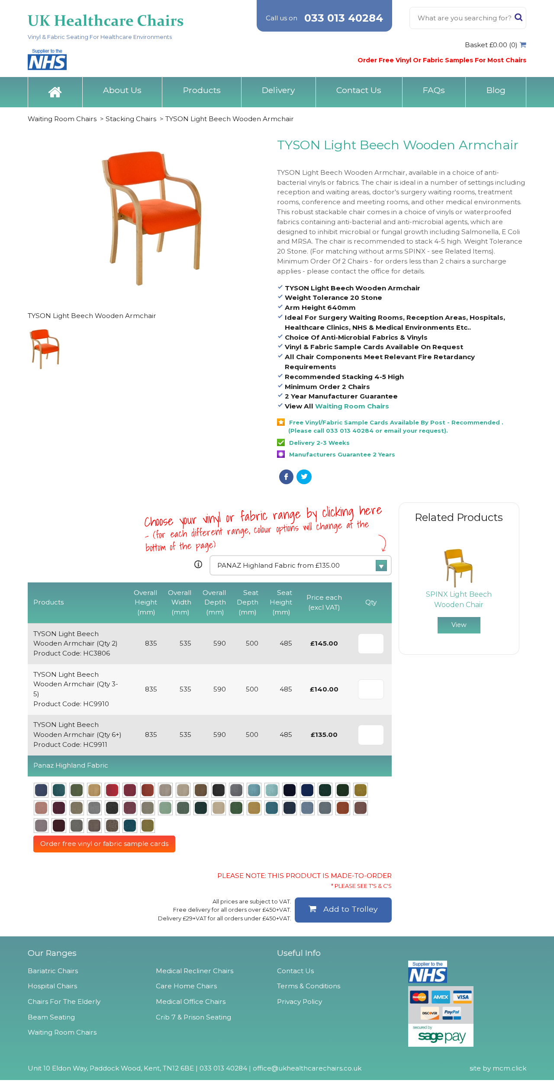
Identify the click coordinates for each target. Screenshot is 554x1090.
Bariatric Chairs (53, 971)
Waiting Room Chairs (62, 119)
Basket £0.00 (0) (491, 45)
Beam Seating (51, 1017)
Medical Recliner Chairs (194, 971)
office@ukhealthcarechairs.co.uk (307, 1068)
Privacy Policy (299, 1001)
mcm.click (509, 1068)
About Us (122, 90)
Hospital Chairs (52, 986)
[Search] (518, 19)
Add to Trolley (350, 908)
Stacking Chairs (131, 119)
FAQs (434, 90)
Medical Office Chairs (190, 1001)
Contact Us (358, 90)
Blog (496, 90)
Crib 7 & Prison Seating (193, 1017)
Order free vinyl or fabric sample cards (104, 843)
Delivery (278, 90)
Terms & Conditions (308, 986)
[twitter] (304, 476)
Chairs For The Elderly (64, 1001)
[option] (459, 589)
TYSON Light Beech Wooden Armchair (229, 119)
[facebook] (286, 476)
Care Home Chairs (186, 986)
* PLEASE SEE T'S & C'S (361, 886)
